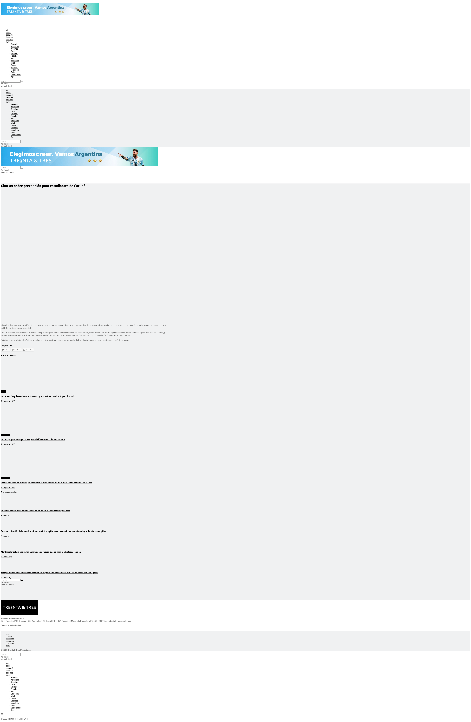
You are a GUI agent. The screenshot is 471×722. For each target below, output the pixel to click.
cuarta (3, 391)
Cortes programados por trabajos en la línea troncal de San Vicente (33, 439)
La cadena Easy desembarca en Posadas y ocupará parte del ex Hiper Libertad (37, 396)
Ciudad (13, 51)
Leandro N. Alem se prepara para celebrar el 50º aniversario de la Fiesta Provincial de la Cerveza (46, 482)
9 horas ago (6, 515)
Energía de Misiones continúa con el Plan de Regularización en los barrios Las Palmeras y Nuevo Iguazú (49, 572)
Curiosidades (16, 74)
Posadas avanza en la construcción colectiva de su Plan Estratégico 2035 (35, 510)
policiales (9, 39)
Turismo (14, 72)
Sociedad (14, 67)
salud (13, 63)
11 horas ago (6, 557)
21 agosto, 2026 (8, 401)
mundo (13, 58)
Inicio (8, 30)
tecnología (15, 70)
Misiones (14, 53)
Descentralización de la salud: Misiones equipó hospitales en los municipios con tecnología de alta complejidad (53, 531)
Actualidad (15, 46)
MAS (8, 42)
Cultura (13, 65)
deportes (9, 37)
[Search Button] (22, 81)
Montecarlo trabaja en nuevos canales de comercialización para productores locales (41, 552)
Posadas (14, 56)
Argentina (14, 49)
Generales (14, 44)
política (8, 32)
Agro (12, 77)
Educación (15, 60)
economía (9, 35)
